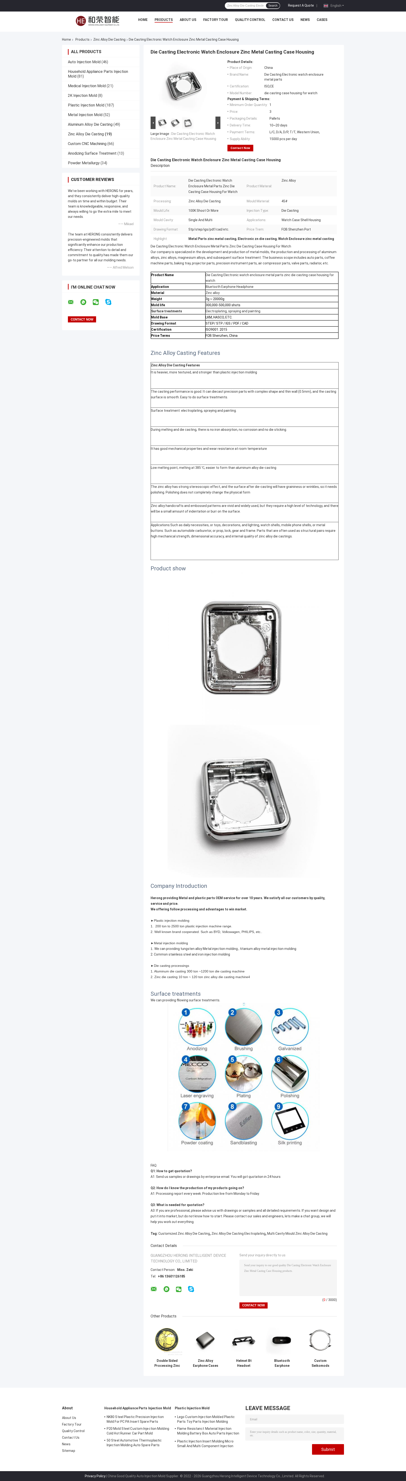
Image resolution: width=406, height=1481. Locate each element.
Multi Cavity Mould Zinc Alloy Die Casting (297, 1233)
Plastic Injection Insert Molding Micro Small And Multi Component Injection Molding (205, 1444)
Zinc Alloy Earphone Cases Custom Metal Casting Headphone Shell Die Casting (205, 1363)
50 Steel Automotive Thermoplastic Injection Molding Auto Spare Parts (134, 1442)
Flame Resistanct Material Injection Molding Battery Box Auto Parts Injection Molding (208, 1432)
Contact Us (282, 20)
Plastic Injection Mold (86, 105)
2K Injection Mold (82, 95)
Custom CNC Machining (87, 143)
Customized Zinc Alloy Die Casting (184, 1233)
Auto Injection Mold (84, 62)
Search (272, 5)
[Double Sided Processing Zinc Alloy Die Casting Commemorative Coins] (167, 1339)
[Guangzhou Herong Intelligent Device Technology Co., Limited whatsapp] (86, 302)
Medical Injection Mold (87, 86)
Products (164, 20)
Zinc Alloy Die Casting (109, 39)
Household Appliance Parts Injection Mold (137, 1408)
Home (143, 20)
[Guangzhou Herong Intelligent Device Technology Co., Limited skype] (111, 302)
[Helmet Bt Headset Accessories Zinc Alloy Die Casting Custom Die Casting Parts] (243, 1339)
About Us (188, 20)
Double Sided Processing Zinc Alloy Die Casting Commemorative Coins (167, 1363)
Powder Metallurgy (84, 163)
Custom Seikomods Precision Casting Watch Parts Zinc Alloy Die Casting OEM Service (320, 1363)
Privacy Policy (95, 1476)
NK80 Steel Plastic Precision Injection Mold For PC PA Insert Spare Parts (135, 1419)
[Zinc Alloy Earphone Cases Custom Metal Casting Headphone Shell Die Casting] (205, 1339)
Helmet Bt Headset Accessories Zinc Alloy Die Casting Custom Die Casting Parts (244, 1363)
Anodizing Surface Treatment (92, 153)
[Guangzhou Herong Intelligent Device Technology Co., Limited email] (74, 302)
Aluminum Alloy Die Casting (90, 124)
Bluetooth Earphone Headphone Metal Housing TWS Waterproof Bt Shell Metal (282, 1363)
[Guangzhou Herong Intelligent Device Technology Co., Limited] (97, 21)
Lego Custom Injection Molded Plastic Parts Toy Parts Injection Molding (206, 1419)
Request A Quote (301, 5)
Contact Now (240, 148)
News (305, 20)
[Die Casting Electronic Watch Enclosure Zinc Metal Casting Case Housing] (183, 88)
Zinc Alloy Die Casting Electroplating (238, 1233)
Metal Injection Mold (85, 115)
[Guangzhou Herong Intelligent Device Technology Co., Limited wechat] (99, 302)
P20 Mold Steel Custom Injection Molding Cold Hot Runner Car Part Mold (138, 1431)
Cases (322, 20)
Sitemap (68, 1451)
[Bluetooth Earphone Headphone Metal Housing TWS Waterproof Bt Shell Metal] (282, 1339)
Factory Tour (215, 20)
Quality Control (250, 20)
